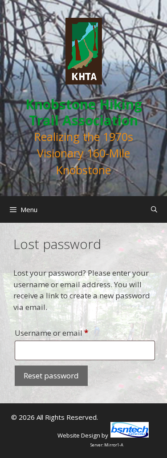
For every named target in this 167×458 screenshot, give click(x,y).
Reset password (51, 375)
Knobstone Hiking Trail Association (83, 112)
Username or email (67, 332)
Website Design (78, 435)
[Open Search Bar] (154, 209)
